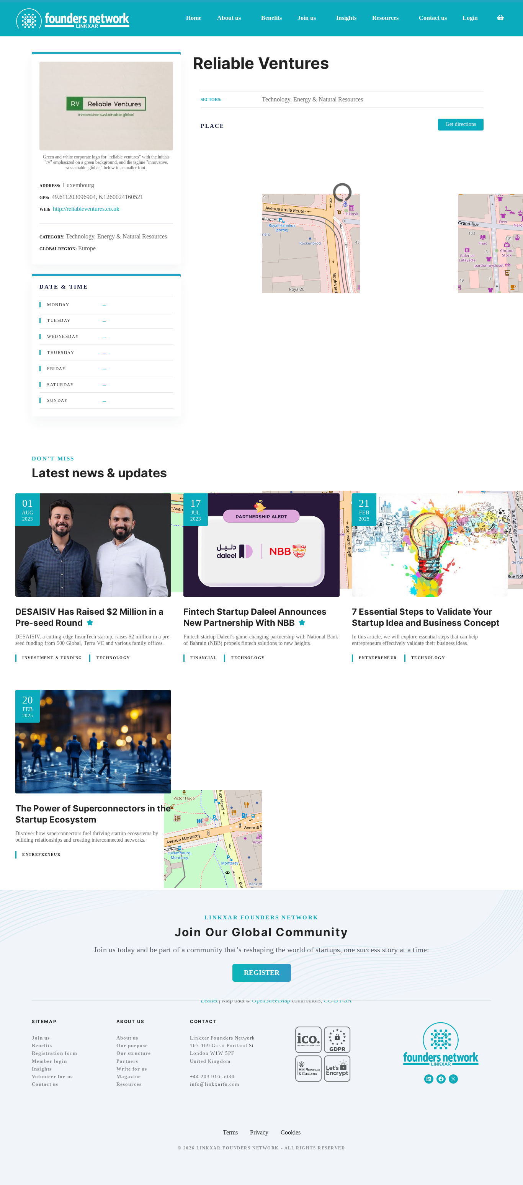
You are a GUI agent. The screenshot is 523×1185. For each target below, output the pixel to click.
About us (127, 1038)
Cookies (291, 1132)
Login (470, 18)
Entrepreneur (378, 658)
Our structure (133, 1053)
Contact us (433, 18)
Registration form (54, 1053)
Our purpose (132, 1045)
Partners (127, 1061)
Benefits (271, 18)
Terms (230, 1132)
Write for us (131, 1069)
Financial (203, 658)
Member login (49, 1061)
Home (193, 18)
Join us (41, 1038)
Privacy (259, 1132)
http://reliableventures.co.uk (86, 209)
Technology (113, 658)
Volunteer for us (52, 1076)
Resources (129, 1084)
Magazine (128, 1076)
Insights (346, 18)
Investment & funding (52, 658)
